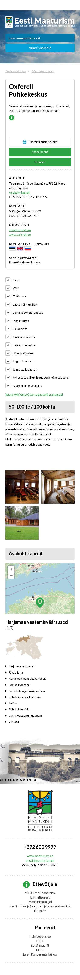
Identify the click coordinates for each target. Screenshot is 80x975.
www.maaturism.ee (40, 856)
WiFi (16, 288)
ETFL (40, 941)
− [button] (11, 575)
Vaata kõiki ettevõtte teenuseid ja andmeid (34, 394)
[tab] (33, 666)
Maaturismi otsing (43, 71)
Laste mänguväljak (25, 304)
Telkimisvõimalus (24, 345)
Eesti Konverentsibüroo (40, 954)
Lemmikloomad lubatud (28, 312)
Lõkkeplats (20, 329)
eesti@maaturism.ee (40, 860)
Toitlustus (20, 296)
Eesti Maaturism (15, 71)
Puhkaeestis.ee (40, 936)
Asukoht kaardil (19, 192)
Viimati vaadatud (40, 48)
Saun (16, 280)
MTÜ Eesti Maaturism (40, 893)
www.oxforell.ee (20, 234)
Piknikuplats (21, 320)
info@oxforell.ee (20, 230)
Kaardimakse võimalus (27, 385)
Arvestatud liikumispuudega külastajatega (41, 377)
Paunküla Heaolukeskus (25, 262)
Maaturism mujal (40, 902)
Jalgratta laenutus (25, 369)
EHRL (40, 950)
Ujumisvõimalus (23, 353)
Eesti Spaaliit (40, 945)
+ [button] (11, 569)
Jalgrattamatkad (23, 361)
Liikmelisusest (40, 897)
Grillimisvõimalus (24, 337)
